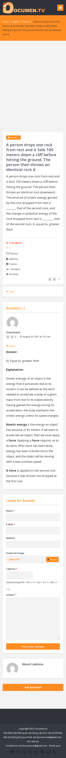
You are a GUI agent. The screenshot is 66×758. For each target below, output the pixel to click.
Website (10, 538)
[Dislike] (54, 279)
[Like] (50, 279)
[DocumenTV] (24, 7)
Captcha (11, 568)
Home (6, 21)
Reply (12, 345)
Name (10, 510)
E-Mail (10, 524)
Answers (14, 269)
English (16, 21)
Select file (14, 559)
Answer (11, 594)
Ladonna (13, 258)
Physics (26, 21)
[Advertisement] (33, 86)
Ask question (33, 687)
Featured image (15, 553)
